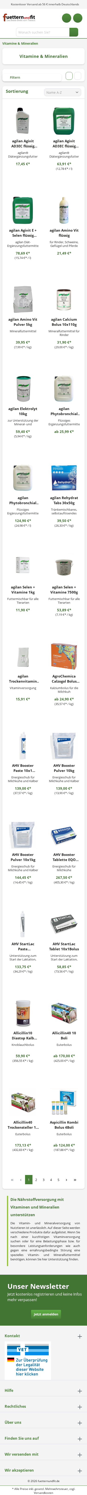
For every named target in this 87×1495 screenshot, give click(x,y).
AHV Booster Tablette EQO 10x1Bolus (64, 857)
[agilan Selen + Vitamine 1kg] (23, 567)
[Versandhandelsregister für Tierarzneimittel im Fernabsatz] (28, 1360)
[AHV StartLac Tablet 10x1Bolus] (64, 924)
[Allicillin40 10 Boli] (64, 1013)
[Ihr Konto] (77, 18)
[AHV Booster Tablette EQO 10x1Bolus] (64, 835)
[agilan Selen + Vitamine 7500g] (64, 567)
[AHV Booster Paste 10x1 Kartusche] (23, 745)
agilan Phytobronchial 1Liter (64, 411)
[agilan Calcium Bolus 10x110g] (64, 299)
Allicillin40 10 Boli (64, 1035)
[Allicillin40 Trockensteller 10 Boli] (23, 1102)
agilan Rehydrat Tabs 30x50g (64, 500)
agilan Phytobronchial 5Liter (22, 500)
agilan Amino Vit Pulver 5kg (22, 322)
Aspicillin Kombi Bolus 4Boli (64, 1125)
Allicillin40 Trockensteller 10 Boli (23, 1125)
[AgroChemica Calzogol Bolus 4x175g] (64, 656)
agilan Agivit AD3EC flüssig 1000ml (22, 144)
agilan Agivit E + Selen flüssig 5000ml (23, 233)
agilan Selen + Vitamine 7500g (64, 589)
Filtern (14, 77)
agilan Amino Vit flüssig (64, 233)
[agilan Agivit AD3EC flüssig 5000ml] (64, 121)
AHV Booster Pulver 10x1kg (23, 857)
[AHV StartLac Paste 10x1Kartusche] (23, 924)
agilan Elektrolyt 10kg (22, 411)
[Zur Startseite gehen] (19, 17)
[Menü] (4, 33)
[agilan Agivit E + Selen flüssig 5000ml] (23, 210)
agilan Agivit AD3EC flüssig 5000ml (64, 144)
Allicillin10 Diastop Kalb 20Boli (23, 1036)
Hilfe (9, 1390)
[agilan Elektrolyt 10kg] (23, 389)
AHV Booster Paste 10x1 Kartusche (23, 768)
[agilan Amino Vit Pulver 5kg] (23, 299)
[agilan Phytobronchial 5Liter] (23, 478)
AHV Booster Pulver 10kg (64, 768)
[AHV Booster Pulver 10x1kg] (23, 835)
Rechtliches (15, 1406)
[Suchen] (73, 32)
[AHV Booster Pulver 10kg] (64, 745)
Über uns (13, 1422)
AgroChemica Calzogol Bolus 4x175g (64, 679)
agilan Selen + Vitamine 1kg (23, 589)
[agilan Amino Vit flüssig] (64, 210)
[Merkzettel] (66, 18)
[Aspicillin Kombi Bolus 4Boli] (64, 1102)
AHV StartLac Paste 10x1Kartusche (23, 946)
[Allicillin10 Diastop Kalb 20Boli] (23, 1013)
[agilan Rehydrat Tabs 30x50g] (64, 478)
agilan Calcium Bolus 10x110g (64, 322)
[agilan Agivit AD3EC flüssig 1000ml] (23, 121)
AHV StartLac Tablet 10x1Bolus (64, 946)
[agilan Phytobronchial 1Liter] (64, 389)
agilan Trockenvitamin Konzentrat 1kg (23, 679)
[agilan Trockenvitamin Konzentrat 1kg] (23, 656)
